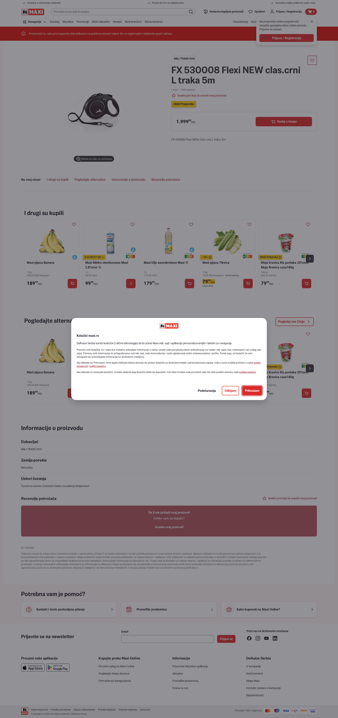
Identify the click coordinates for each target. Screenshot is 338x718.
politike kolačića (247, 372)
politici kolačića (98, 366)
